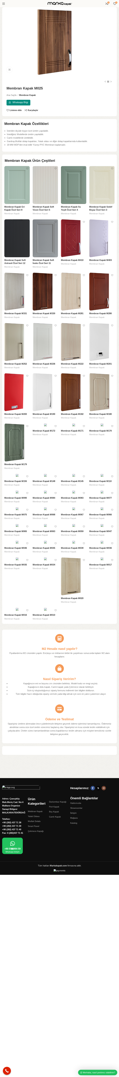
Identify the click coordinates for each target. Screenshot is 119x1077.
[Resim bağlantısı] (21, 788)
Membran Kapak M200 (15, 414)
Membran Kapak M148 (44, 481)
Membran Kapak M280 (100, 313)
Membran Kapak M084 (44, 498)
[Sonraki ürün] (111, 81)
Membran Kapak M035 (15, 564)
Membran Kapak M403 (100, 260)
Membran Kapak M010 (44, 615)
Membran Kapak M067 (72, 514)
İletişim (73, 813)
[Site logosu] (59, 3)
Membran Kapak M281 (72, 313)
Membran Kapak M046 (15, 548)
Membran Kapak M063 (44, 531)
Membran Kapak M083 (72, 498)
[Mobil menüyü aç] (4, 4)
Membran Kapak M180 (100, 414)
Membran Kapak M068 (44, 514)
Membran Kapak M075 (15, 514)
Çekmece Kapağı (36, 831)
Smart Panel (33, 826)
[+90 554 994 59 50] (12, 843)
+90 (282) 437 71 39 (11, 826)
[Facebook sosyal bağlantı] (93, 788)
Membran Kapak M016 (15, 615)
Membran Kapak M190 (44, 414)
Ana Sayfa (12, 95)
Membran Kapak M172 (44, 430)
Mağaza (74, 818)
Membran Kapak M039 (72, 548)
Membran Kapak (27, 95)
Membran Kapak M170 (100, 430)
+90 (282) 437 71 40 (11, 829)
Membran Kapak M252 (15, 364)
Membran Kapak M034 (44, 564)
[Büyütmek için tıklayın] (9, 70)
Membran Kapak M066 (100, 514)
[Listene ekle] (27, 168)
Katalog (73, 823)
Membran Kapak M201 (100, 364)
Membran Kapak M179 (15, 464)
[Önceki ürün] (105, 81)
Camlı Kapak (55, 817)
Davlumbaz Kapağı (57, 802)
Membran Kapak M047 (100, 531)
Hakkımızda (75, 803)
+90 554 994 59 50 (12, 849)
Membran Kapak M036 (100, 548)
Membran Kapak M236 (44, 364)
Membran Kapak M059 (72, 531)
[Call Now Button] (7, 1071)
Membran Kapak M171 (72, 430)
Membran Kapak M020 (72, 598)
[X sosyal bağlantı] (98, 788)
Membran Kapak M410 (72, 260)
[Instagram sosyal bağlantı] (104, 788)
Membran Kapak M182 (72, 414)
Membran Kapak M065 (15, 531)
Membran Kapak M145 (72, 481)
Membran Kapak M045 (44, 548)
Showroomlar (76, 808)
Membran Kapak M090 (15, 498)
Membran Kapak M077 (100, 498)
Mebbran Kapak (35, 811)
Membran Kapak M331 (15, 313)
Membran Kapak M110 (100, 481)
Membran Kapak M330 (44, 313)
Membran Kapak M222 (72, 364)
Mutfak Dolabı (34, 821)
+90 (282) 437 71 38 (11, 822)
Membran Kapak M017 (100, 564)
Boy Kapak (54, 811)
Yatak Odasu (34, 816)
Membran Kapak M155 (15, 481)
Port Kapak (54, 807)
